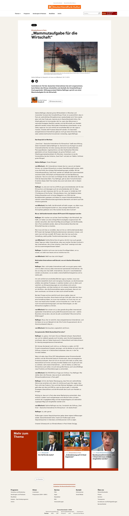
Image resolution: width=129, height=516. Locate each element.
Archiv (59, 13)
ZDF (57, 513)
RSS (55, 499)
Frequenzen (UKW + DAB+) (39, 494)
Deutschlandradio (103, 492)
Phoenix (63, 513)
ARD (52, 513)
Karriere (100, 497)
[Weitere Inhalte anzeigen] (112, 450)
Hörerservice (79, 492)
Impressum (80, 511)
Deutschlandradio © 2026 (64, 509)
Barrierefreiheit (102, 504)
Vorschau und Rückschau (18, 492)
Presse (99, 494)
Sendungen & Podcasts (39, 13)
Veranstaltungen (59, 501)
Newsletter (57, 497)
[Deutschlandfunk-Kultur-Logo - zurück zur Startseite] (64, 7)
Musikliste (52, 13)
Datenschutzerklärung (52, 511)
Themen (17, 13)
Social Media (79, 494)
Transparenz (101, 499)
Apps (55, 494)
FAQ (55, 492)
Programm (27, 13)
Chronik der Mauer (78, 513)
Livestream (35, 492)
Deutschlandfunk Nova (70, 3)
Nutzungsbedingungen (67, 511)
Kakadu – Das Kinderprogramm (19, 499)
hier (75, 423)
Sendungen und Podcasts (18, 494)
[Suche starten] (99, 13)
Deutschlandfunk (57, 3)
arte (69, 513)
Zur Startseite (39, 479)
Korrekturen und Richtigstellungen (107, 501)
